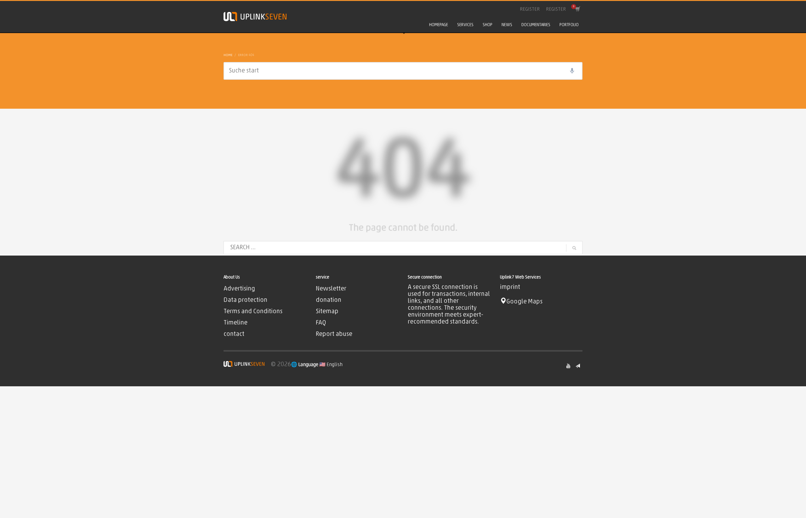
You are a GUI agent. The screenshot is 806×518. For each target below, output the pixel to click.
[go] (574, 248)
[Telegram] (577, 366)
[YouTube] (568, 366)
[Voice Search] (572, 71)
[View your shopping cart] (577, 9)
